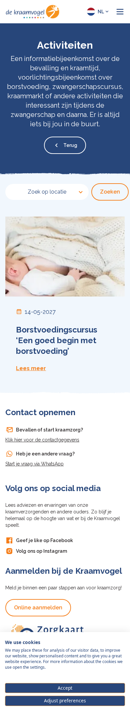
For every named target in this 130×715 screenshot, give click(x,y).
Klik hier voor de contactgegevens (42, 439)
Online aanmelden (38, 607)
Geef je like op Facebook (44, 540)
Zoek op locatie (47, 192)
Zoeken (110, 192)
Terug (70, 145)
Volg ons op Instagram (41, 551)
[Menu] (120, 11)
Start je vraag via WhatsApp (34, 463)
